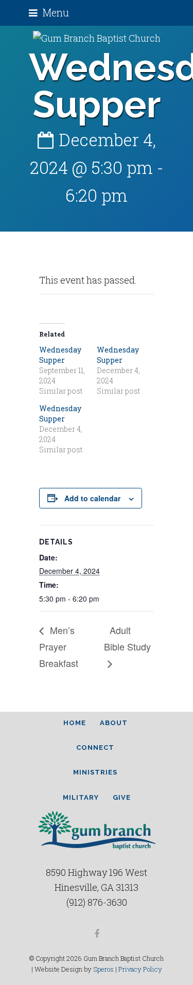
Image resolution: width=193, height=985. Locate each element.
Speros (103, 969)
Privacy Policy (140, 969)
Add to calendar (92, 498)
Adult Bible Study (127, 638)
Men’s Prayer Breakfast (58, 646)
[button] (49, 12)
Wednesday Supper (60, 355)
